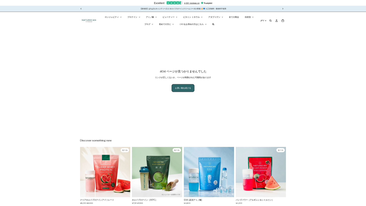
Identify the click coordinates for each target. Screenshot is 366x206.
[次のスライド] (283, 9)
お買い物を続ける (183, 88)
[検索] (270, 20)
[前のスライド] (81, 9)
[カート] (283, 20)
